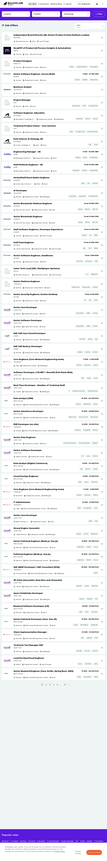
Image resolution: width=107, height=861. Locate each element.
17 (65, 685)
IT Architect (98, 841)
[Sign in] (97, 4)
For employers (84, 4)
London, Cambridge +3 (23, 145)
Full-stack (41, 841)
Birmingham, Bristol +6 (23, 158)
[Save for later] (101, 37)
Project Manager (67, 841)
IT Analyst (14, 841)
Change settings (78, 852)
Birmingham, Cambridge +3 (25, 119)
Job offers (32, 4)
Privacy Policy (60, 851)
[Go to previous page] (38, 685)
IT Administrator (53, 841)
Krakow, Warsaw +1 (22, 521)
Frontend (31, 841)
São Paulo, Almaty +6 (22, 275)
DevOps (23, 841)
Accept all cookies (94, 852)
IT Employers (43, 4)
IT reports (67, 4)
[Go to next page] (68, 685)
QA (77, 841)
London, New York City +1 (23, 184)
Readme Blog (56, 4)
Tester (82, 841)
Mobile (89, 841)
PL (103, 4)
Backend (5, 841)
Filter (100, 14)
